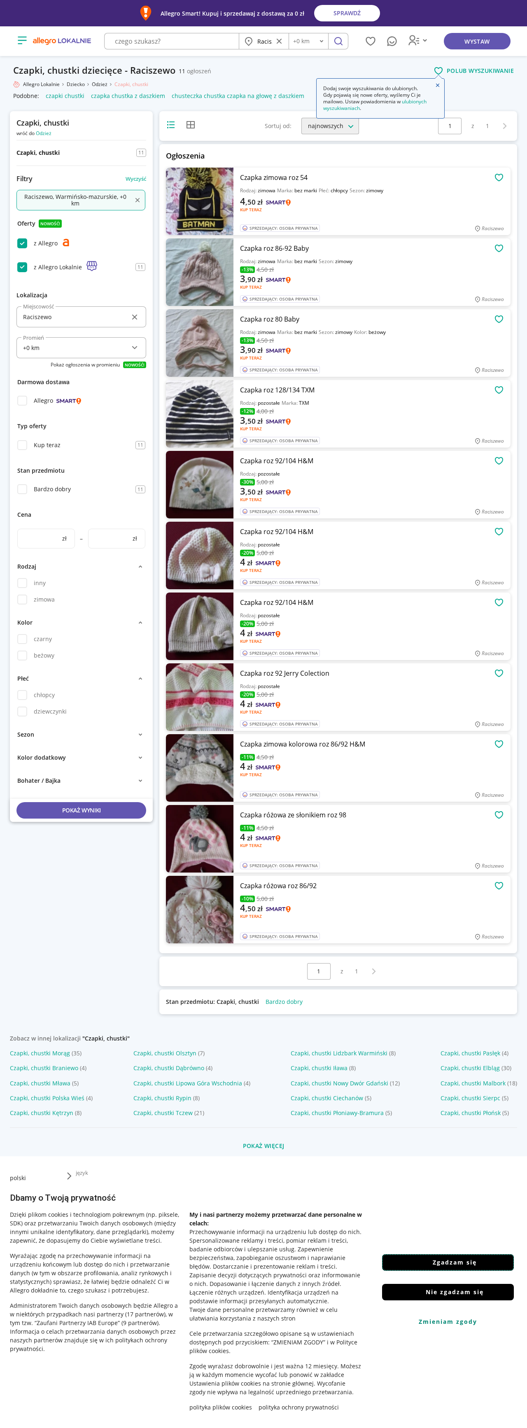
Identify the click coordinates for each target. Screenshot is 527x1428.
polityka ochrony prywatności (299, 1407)
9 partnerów (140, 1323)
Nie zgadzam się (455, 1292)
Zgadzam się (455, 1262)
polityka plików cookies (220, 1407)
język (82, 1172)
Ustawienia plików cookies (225, 1383)
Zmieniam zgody (448, 1321)
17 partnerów (145, 1314)
